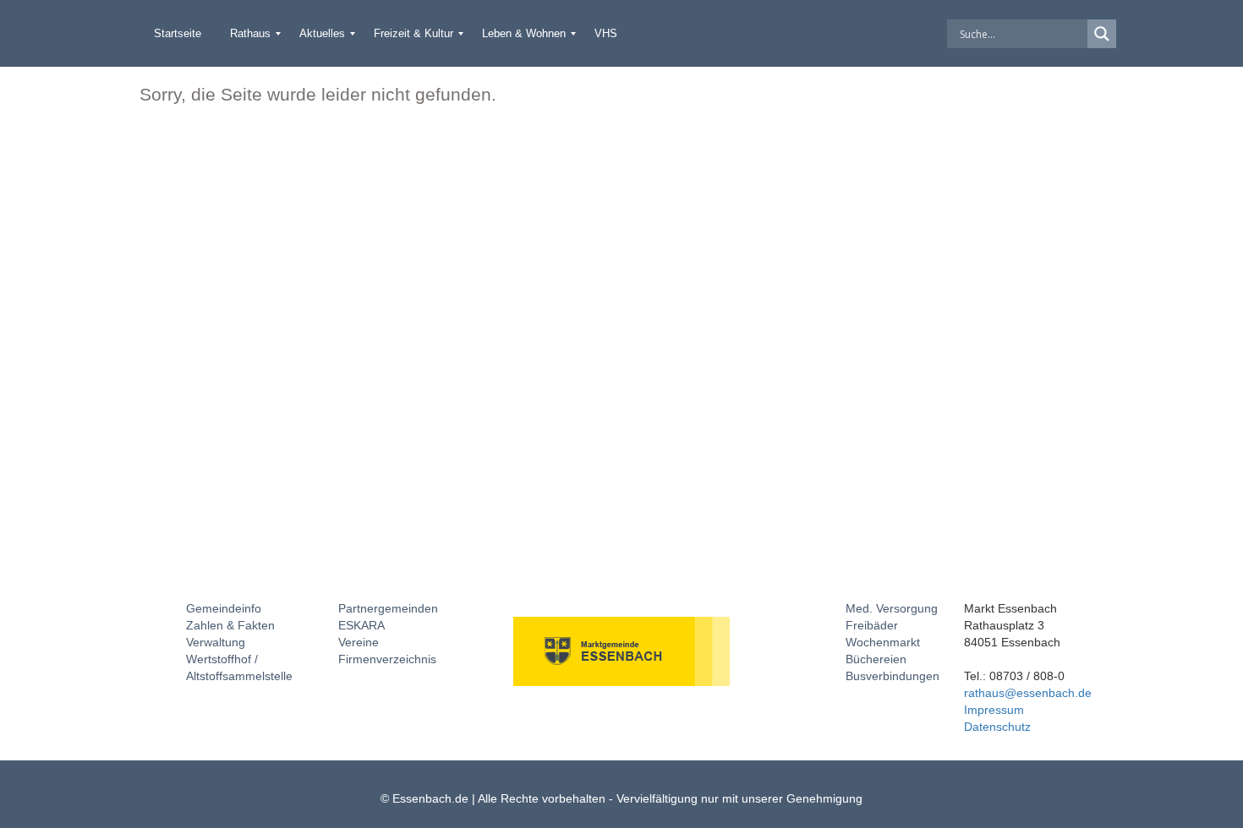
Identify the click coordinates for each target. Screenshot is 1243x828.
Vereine (358, 642)
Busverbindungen (892, 676)
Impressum (994, 709)
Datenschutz (997, 726)
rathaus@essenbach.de (1028, 693)
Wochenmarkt (883, 642)
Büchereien (876, 659)
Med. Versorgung (892, 608)
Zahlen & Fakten (230, 625)
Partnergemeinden (388, 608)
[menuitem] (178, 33)
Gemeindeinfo (223, 608)
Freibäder (872, 625)
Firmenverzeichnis (387, 659)
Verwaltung (215, 642)
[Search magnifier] (1101, 33)
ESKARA (361, 625)
